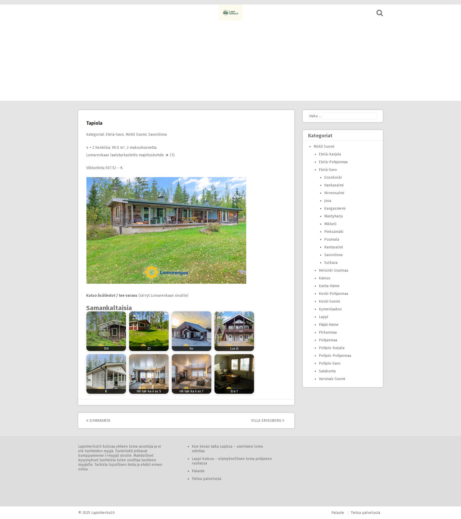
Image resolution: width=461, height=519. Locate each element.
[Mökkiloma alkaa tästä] (230, 13)
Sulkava (330, 262)
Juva (327, 200)
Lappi (323, 317)
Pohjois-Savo (329, 363)
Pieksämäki (333, 231)
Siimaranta (99, 420)
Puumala (331, 239)
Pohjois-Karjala (331, 348)
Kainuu (324, 278)
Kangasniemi (334, 208)
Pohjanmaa (328, 340)
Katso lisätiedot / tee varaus (111, 295)
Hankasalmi (334, 185)
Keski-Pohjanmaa (333, 293)
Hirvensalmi (334, 193)
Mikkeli (330, 224)
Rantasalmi (333, 247)
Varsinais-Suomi (332, 379)
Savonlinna (157, 134)
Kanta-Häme (329, 286)
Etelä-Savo (115, 134)
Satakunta (327, 371)
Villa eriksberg (266, 420)
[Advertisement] (230, 60)
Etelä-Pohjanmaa (333, 162)
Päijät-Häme (329, 324)
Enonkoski (333, 177)
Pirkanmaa (328, 332)
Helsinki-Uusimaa (333, 270)
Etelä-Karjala (330, 154)
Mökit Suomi (136, 134)
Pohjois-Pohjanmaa (335, 355)
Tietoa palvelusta (206, 479)
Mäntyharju (333, 216)
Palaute (198, 471)
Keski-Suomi (329, 301)
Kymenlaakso (330, 309)
